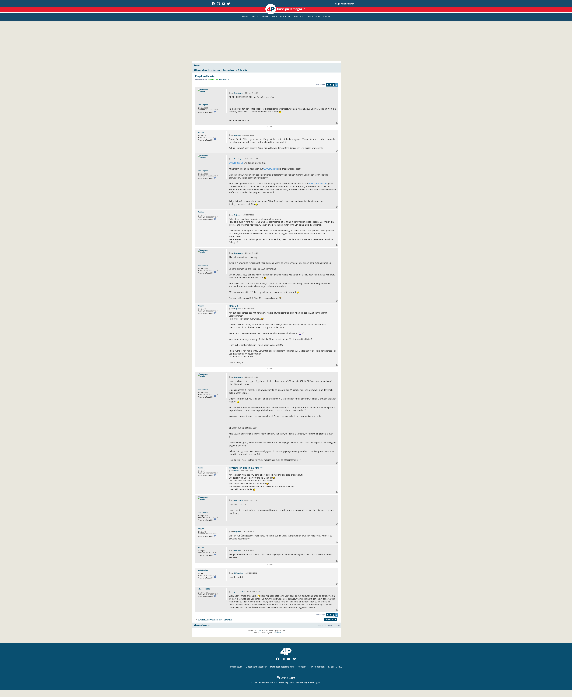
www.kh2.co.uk (236, 162)
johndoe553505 (204, 589)
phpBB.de (277, 632)
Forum (326, 17)
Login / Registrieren (344, 4)
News (245, 17)
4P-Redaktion (317, 666)
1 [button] (330, 85)
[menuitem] (197, 65)
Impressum (236, 666)
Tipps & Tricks (313, 17)
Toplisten (285, 17)
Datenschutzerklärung (282, 666)
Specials (298, 17)
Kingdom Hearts (204, 76)
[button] (327, 85)
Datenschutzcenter (256, 666)
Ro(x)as (201, 132)
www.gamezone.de (317, 183)
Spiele (265, 17)
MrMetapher (203, 570)
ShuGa (200, 468)
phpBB (258, 630)
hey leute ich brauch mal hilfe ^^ (246, 468)
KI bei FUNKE (335, 666)
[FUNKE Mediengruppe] (286, 678)
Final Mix (233, 306)
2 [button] (333, 85)
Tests (255, 17)
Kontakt (302, 666)
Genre (274, 17)
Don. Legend (203, 105)
